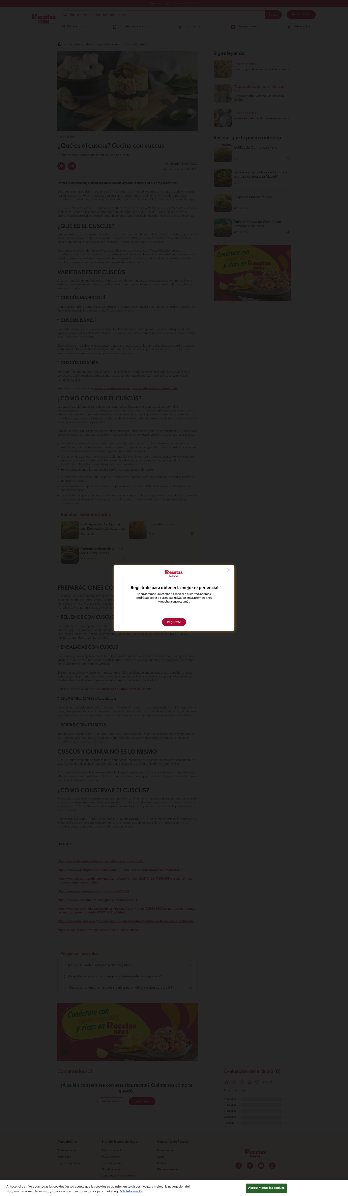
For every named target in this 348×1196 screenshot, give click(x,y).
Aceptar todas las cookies (266, 1188)
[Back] (229, 571)
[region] (174, 1188)
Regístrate (174, 622)
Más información (131, 1191)
